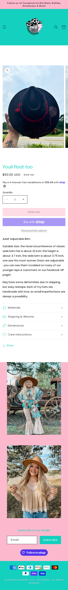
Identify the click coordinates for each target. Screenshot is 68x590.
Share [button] (10, 345)
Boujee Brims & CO (23, 579)
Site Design (43, 579)
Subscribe (50, 540)
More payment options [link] (34, 230)
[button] (4, 27)
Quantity (8, 192)
